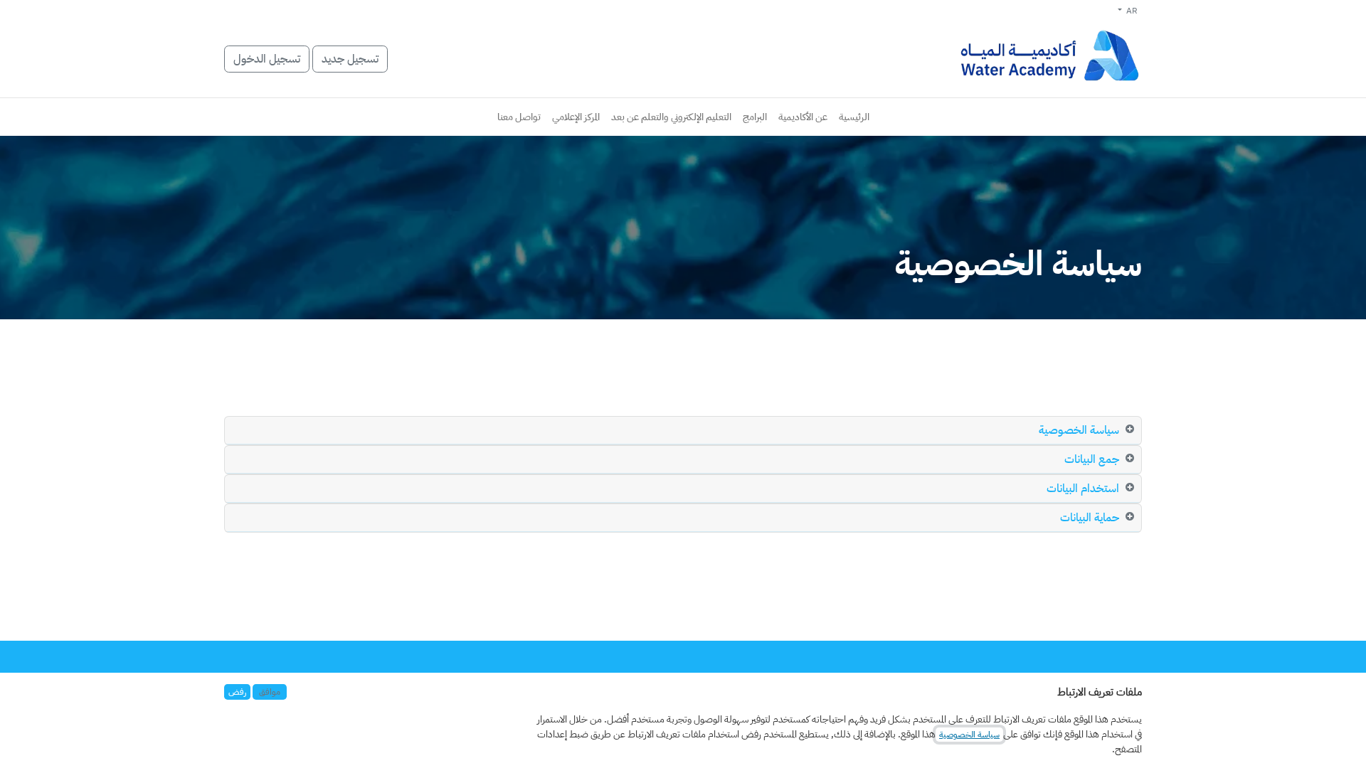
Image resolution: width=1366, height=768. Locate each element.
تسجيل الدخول (266, 59)
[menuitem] (854, 117)
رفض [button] (237, 692)
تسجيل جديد (350, 59)
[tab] (683, 430)
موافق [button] (269, 692)
